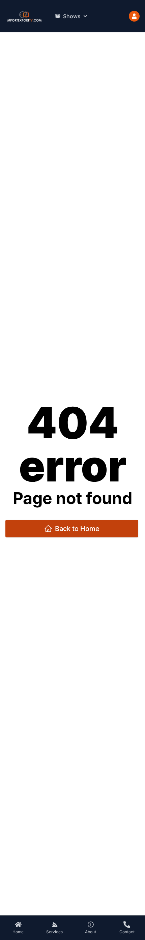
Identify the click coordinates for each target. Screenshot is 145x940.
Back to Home (77, 529)
